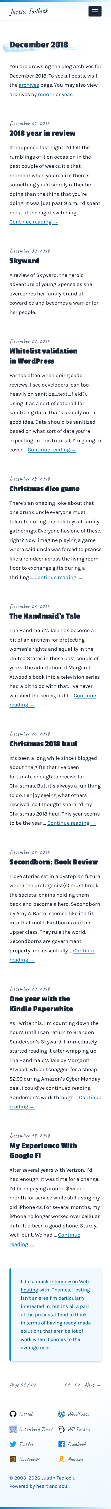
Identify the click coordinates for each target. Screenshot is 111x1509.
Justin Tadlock (28, 11)
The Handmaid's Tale (44, 616)
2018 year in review (42, 133)
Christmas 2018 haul (43, 743)
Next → (93, 1385)
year (67, 94)
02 (77, 1385)
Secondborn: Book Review (53, 862)
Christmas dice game (44, 488)
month (46, 94)
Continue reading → (33, 221)
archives (29, 85)
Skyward (24, 261)
